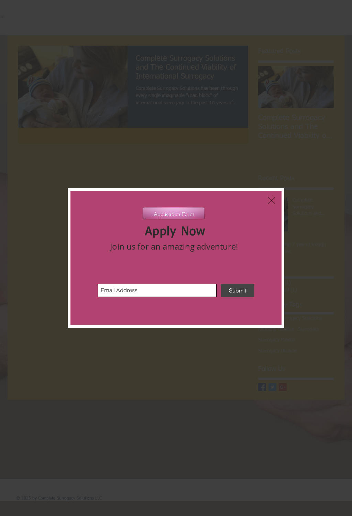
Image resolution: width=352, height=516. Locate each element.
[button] (271, 200)
